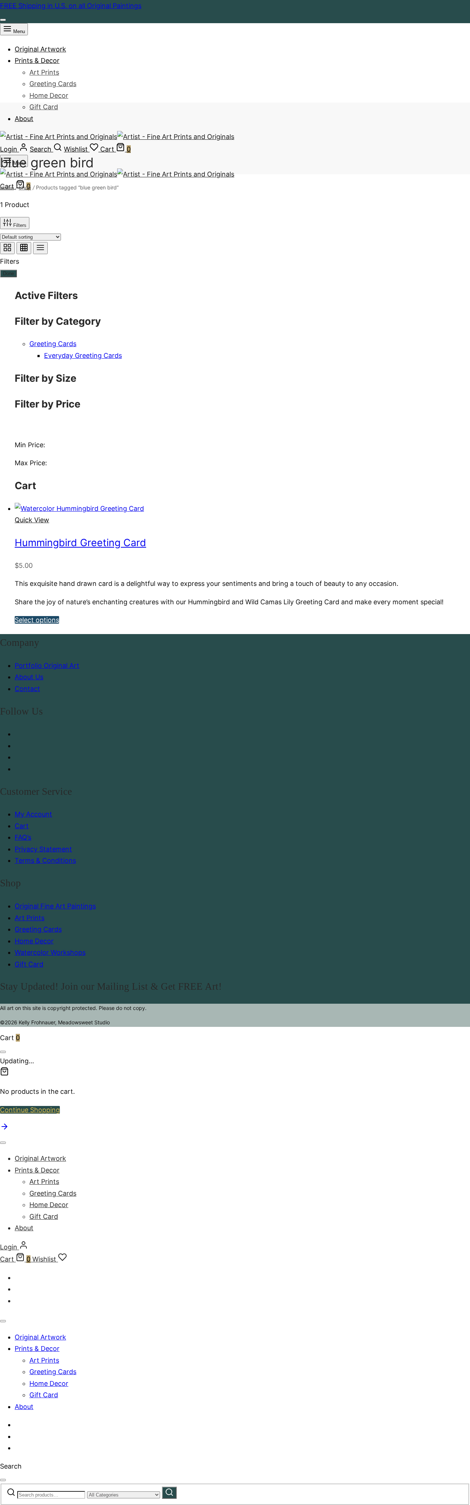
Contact (27, 689)
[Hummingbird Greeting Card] (79, 508)
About (24, 118)
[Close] (3, 20)
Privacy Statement (43, 849)
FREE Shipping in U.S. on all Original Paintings (70, 6)
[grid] (7, 248)
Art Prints (44, 72)
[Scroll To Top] (4, 1128)
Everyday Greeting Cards (83, 355)
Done (8, 273)
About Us (29, 677)
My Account (33, 814)
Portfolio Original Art (47, 665)
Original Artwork (40, 49)
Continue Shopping (30, 1110)
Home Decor (48, 95)
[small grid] (24, 248)
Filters (19, 225)
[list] (40, 248)
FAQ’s (23, 837)
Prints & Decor (37, 60)
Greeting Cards (52, 84)
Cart (22, 826)
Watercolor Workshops (50, 952)
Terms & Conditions (45, 860)
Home (7, 187)
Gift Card (43, 107)
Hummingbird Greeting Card (80, 543)
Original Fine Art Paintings (55, 906)
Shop (25, 187)
